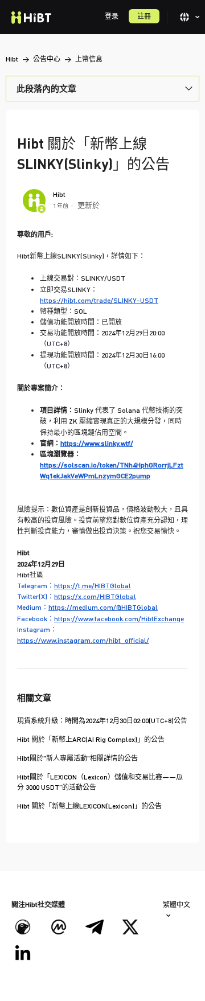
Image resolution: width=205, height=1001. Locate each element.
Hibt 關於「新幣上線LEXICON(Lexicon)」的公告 (89, 806)
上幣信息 (88, 59)
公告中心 (46, 59)
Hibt (12, 59)
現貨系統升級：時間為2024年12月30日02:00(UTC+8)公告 (102, 720)
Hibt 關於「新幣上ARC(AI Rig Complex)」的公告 (91, 739)
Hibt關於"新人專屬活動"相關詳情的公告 (77, 758)
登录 (111, 16)
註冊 (144, 16)
